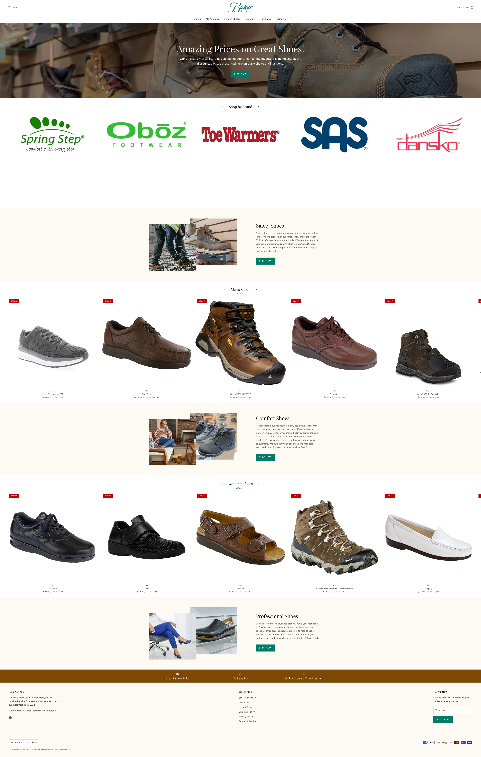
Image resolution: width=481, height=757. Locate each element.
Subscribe (443, 719)
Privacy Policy (246, 716)
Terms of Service (247, 721)
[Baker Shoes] (240, 7)
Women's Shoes (232, 18)
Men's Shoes (212, 18)
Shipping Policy (247, 711)
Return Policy (245, 707)
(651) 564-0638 (247, 697)
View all (240, 294)
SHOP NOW (240, 74)
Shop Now (265, 261)
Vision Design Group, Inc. (65, 749)
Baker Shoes (20, 749)
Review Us (266, 18)
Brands (197, 18)
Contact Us (282, 18)
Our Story (250, 18)
